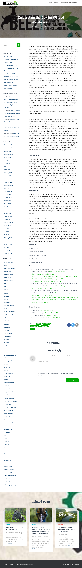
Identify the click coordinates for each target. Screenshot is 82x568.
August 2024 (7, 157)
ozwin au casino (8, 426)
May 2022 (6, 207)
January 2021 (7, 241)
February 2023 (8, 191)
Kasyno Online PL (8, 392)
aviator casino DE (8, 314)
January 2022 (7, 213)
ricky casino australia (9, 450)
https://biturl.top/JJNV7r (51, 313)
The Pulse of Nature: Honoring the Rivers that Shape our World (67, 529)
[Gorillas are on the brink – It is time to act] (15, 515)
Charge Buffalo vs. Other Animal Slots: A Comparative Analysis (11, 68)
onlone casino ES (8, 423)
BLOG (50, 2)
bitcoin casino (8, 333)
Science (6, 454)
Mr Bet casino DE (8, 410)
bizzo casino (7, 336)
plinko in (6, 441)
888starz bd (7, 302)
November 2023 (8, 182)
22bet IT (6, 299)
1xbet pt (6, 293)
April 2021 (6, 235)
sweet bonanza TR (9, 469)
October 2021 (7, 219)
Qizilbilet (6, 444)
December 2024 (8, 145)
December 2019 (8, 253)
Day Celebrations (8, 373)
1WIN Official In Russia (10, 268)
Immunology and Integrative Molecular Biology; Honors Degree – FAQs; (12, 113)
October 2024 (7, 151)
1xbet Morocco (8, 290)
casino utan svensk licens (11, 352)
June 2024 (7, 163)
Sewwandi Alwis (8, 460)
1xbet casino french (9, 283)
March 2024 (7, 169)
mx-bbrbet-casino (9, 416)
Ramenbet (6, 447)
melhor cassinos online (10, 401)
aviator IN (6, 321)
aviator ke (6, 324)
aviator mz (7, 327)
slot (5, 463)
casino (6, 349)
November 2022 (8, 200)
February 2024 (8, 172)
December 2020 (8, 244)
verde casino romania (10, 482)
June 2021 (7, 231)
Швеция (6, 488)
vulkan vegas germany (10, 485)
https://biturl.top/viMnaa (47, 310)
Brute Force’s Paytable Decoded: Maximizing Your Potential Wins (11, 59)
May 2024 (6, 166)
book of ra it (7, 342)
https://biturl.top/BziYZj (51, 315)
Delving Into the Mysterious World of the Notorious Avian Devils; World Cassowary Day (41, 530)
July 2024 (6, 160)
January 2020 (7, 250)
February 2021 (8, 238)
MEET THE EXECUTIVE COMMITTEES (69, 2)
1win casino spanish (9, 262)
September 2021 (8, 222)
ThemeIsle (76, 564)
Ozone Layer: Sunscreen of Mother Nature (12, 127)
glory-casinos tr (8, 388)
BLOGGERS (56, 2)
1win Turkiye (7, 271)
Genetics (6, 385)
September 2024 (8, 154)
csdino (6, 370)
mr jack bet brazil (8, 413)
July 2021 (6, 228)
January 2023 (7, 194)
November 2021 (8, 216)
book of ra (7, 339)
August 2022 (7, 203)
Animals (6, 308)
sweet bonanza (8, 466)
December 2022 (8, 197)
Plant (5, 435)
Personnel (7, 432)
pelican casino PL (8, 429)
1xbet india (7, 287)
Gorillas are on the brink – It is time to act (15, 528)
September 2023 (8, 185)
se (4, 457)
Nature (6, 419)
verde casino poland (9, 478)
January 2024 (7, 176)
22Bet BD (6, 296)
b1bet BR (6, 330)
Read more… (9, 543)
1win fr (6, 265)
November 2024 (8, 148)
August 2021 (7, 225)
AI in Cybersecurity (9, 305)
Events (6, 379)
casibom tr (7, 345)
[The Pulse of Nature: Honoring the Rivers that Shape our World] (66, 515)
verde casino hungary (10, 475)
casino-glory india (9, 361)
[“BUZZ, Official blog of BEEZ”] (10, 3)
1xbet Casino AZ (8, 277)
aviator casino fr (8, 318)
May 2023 (6, 188)
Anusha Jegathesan (9, 311)
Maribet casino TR (9, 398)
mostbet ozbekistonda (10, 407)
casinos (6, 364)
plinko (5, 438)
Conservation (7, 367)
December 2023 (8, 179)
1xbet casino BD (8, 280)
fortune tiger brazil (9, 382)
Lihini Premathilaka (9, 395)
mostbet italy (7, 404)
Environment (7, 376)
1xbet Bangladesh (9, 274)
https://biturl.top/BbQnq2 (52, 317)
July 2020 (6, 247)
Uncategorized (8, 472)
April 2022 (6, 210)
